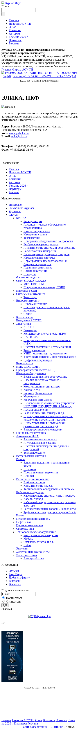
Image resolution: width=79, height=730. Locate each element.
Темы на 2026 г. (18, 185)
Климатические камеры (38, 485)
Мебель (28, 538)
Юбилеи (29, 475)
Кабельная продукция (30, 492)
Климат (21, 515)
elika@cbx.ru (19, 136)
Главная (6, 69)
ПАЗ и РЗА (31, 336)
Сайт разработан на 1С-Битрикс (43, 726)
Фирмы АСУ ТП (22, 69)
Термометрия (32, 237)
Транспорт (30, 297)
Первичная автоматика (38, 267)
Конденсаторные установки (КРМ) (45, 333)
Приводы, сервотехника (31, 432)
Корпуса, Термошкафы (38, 393)
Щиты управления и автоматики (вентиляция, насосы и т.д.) (44, 424)
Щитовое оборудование (31, 373)
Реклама (14, 192)
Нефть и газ (23, 522)
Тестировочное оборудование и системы (49, 489)
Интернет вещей (26, 290)
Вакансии (15, 584)
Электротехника (26, 555)
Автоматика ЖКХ (27, 436)
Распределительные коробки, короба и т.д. (50, 508)
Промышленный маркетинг (41, 472)
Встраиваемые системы (31, 455)
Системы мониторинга (30, 293)
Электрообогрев (34, 558)
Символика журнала (22, 208)
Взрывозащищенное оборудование (45, 376)
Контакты (15, 179)
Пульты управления (36, 409)
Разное (20, 459)
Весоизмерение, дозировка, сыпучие (46, 254)
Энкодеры (30, 274)
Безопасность (24, 363)
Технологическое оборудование (36, 531)
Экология (22, 548)
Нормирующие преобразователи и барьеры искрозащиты (45, 262)
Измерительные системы (39, 257)
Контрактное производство (41, 535)
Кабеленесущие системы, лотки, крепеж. (49, 495)
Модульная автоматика (38, 399)
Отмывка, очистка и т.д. (39, 541)
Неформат (30, 469)
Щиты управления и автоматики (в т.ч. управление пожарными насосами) (48, 418)
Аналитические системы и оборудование (49, 247)
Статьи (13, 214)
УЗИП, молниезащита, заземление (45, 353)
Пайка (27, 545)
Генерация (30, 330)
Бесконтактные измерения (40, 251)
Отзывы (14, 570)
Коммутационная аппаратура (42, 386)
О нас (12, 175)
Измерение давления (37, 231)
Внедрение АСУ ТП (29, 320)
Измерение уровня (35, 234)
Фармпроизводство (28, 277)
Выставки (15, 580)
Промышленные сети (29, 525)
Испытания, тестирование (32, 479)
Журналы (15, 211)
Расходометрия (33, 221)
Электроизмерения (35, 270)
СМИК (28, 313)
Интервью (15, 204)
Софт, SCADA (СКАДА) (31, 280)
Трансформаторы (34, 350)
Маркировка (31, 396)
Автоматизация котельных (40, 439)
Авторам (14, 182)
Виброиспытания (34, 482)
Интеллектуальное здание (40, 442)
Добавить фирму (19, 577)
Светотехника (25, 528)
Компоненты (32, 389)
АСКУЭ (29, 327)
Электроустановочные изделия (43, 429)
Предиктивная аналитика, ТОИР (44, 287)
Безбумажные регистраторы (41, 244)
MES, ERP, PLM (34, 284)
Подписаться (14, 597)
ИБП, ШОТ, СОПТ (28, 366)
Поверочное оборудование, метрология (48, 241)
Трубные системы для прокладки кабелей (50, 512)
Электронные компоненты (33, 551)
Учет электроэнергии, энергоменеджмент (50, 356)
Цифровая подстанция (38, 360)
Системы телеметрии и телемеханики (47, 346)
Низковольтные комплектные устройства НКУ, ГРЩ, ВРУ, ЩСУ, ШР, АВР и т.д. (49, 404)
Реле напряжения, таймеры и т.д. (44, 412)
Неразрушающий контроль (33, 518)
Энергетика (23, 323)
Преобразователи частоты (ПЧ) (35, 370)
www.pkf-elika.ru (19, 133)
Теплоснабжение (34, 452)
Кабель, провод (33, 498)
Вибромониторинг (28, 300)
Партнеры (15, 188)
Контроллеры (24, 317)
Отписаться (13, 601)
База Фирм (15, 574)
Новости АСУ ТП (20, 172)
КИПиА (21, 217)
